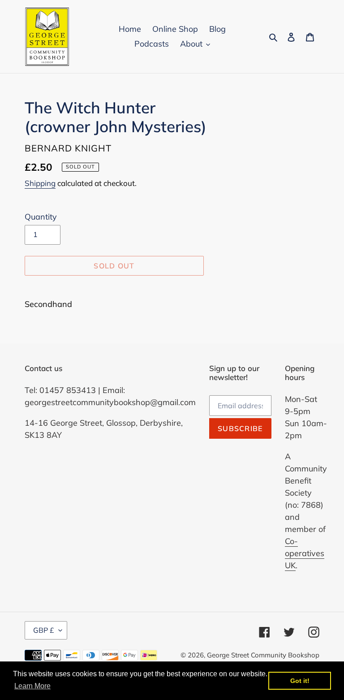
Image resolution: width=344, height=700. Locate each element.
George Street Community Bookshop (263, 655)
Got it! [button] (300, 680)
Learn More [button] (32, 686)
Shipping (40, 183)
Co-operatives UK (304, 553)
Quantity (41, 217)
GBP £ (43, 630)
